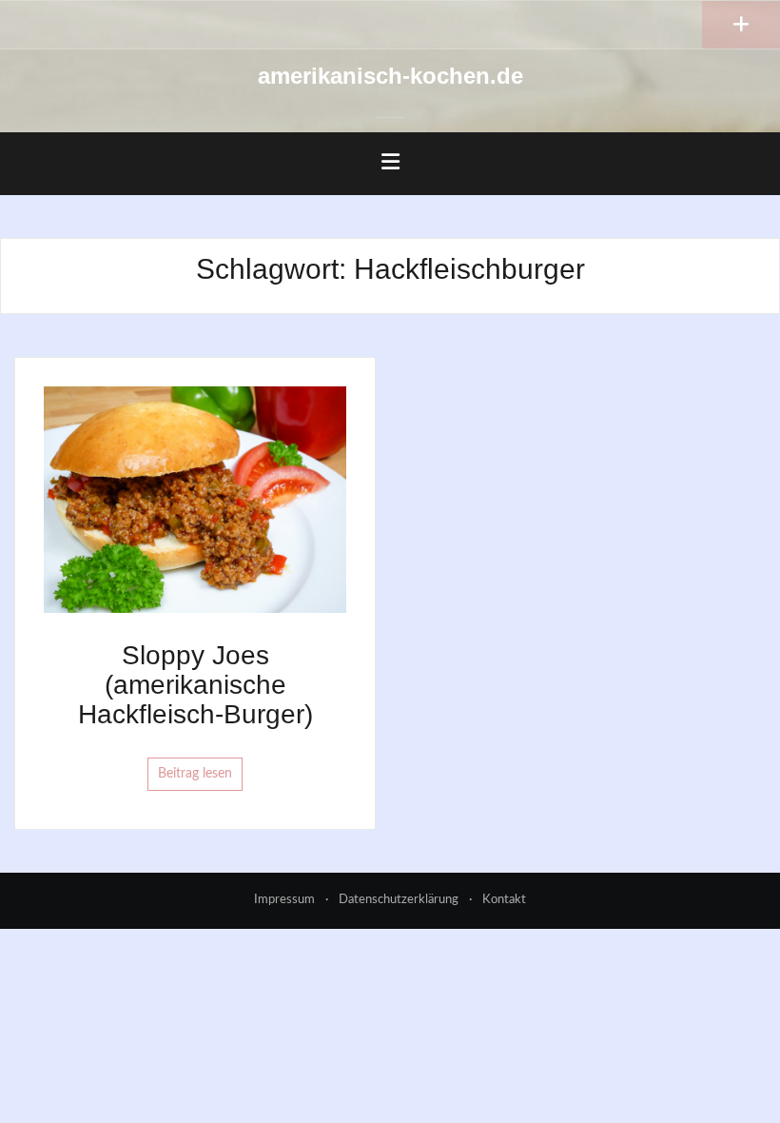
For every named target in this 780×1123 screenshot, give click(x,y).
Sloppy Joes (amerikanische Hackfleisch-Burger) (195, 684)
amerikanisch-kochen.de (390, 76)
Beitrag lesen (195, 773)
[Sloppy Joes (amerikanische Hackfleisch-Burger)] (195, 498)
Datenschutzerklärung (398, 900)
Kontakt (504, 900)
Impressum (284, 900)
